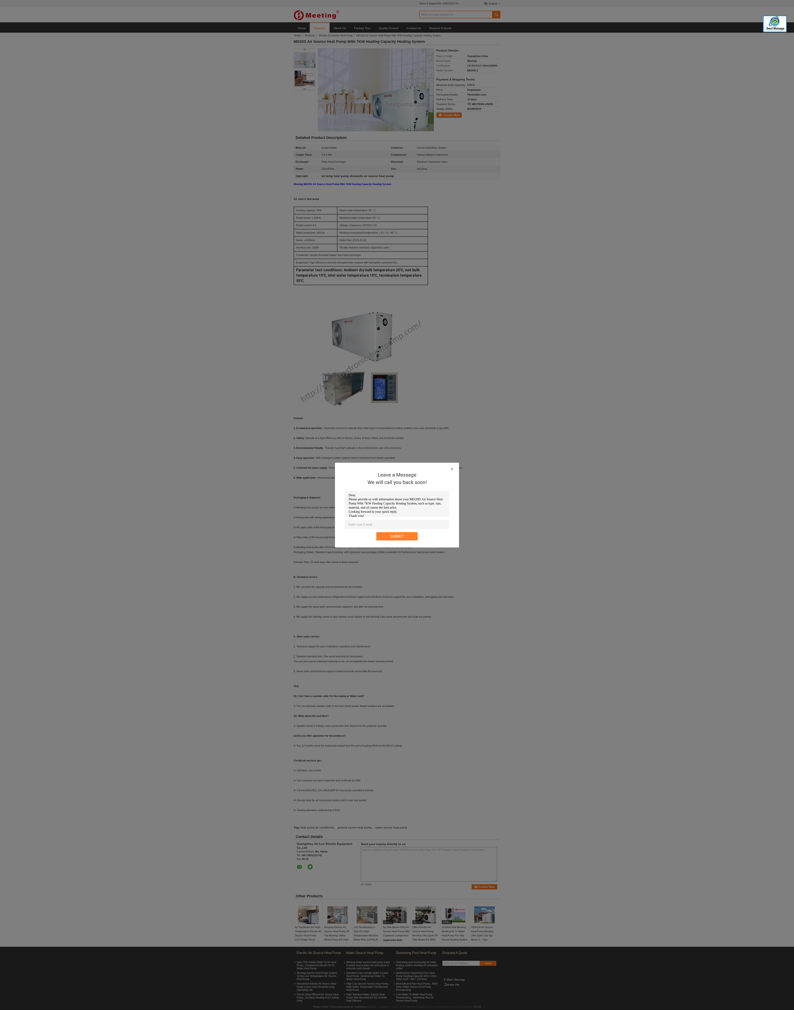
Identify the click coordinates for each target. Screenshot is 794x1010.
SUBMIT (397, 536)
